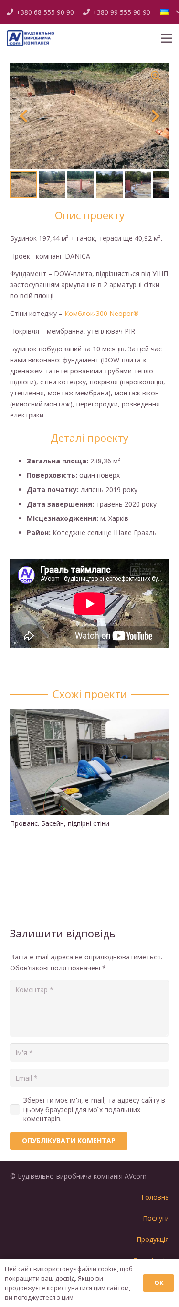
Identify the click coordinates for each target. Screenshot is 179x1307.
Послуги (156, 1218)
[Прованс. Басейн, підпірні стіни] (89, 714)
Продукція (153, 1239)
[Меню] (167, 38)
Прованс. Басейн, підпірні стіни (59, 823)
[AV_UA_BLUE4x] (30, 38)
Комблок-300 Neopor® (101, 313)
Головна (155, 1197)
